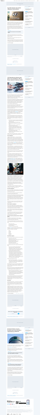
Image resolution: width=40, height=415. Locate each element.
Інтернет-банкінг (21, 293)
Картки (18, 293)
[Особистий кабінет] (37, 1)
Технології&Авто (13, 332)
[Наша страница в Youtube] (11, 404)
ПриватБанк (16, 111)
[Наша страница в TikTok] (12, 404)
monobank (15, 142)
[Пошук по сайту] (38, 1)
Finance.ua (12, 293)
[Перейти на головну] (2, 0)
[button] (18, 313)
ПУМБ (11, 227)
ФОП (16, 293)
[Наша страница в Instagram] (14, 404)
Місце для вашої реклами (20, 3)
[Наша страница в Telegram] (8, 404)
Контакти (19, 407)
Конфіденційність (15, 407)
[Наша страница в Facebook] (9, 404)
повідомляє (10, 347)
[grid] (20, 231)
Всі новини (11, 395)
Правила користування (9, 407)
